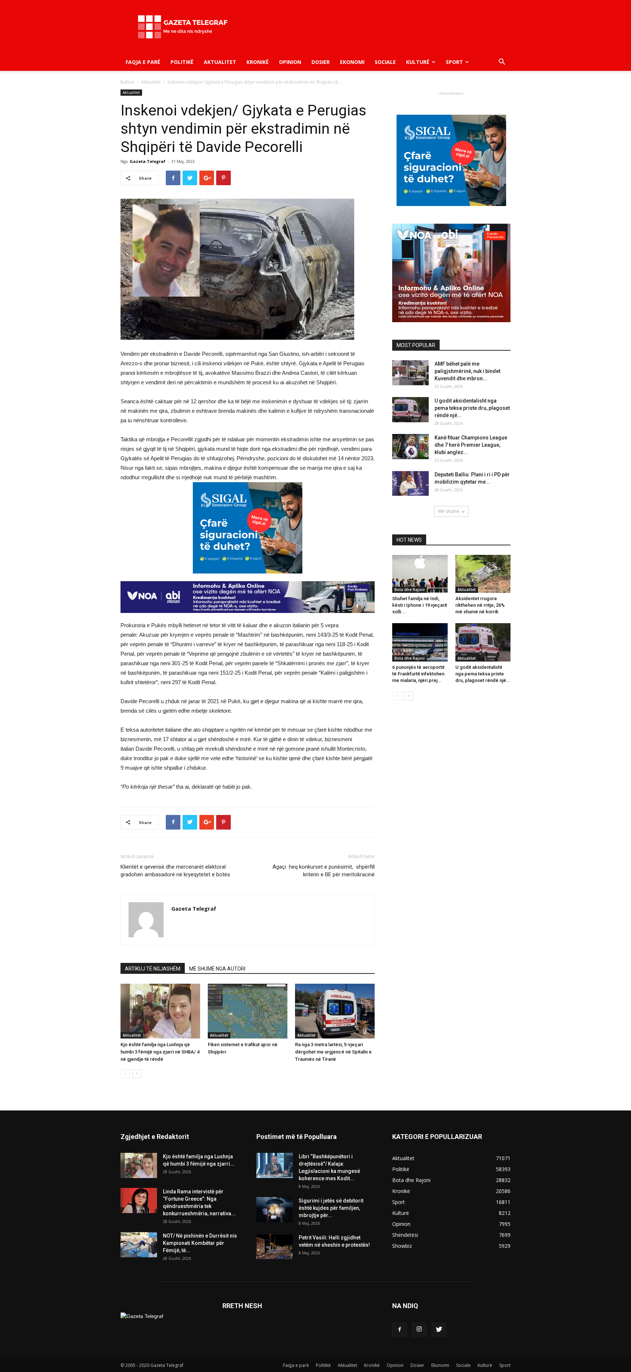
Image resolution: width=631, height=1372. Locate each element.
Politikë (182, 61)
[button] (501, 62)
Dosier (320, 61)
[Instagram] (419, 1329)
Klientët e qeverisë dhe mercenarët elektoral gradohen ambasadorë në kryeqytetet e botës (175, 871)
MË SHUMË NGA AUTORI (217, 969)
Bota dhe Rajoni (409, 589)
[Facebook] (399, 1329)
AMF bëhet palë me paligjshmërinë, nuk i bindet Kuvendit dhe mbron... (467, 371)
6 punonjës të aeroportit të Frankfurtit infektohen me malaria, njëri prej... (418, 673)
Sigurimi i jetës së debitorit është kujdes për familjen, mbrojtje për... (331, 1208)
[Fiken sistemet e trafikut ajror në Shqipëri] (247, 1011)
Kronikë (257, 61)
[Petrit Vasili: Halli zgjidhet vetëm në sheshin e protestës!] (274, 1246)
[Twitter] (439, 1329)
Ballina (127, 82)
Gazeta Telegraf (147, 161)
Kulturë (417, 61)
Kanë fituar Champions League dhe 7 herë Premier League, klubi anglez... (471, 445)
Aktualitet (220, 61)
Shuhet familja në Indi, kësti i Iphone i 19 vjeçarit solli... (419, 605)
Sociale (385, 61)
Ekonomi (352, 61)
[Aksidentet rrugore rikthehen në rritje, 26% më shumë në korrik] (483, 574)
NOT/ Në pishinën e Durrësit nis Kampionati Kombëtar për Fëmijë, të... (200, 1243)
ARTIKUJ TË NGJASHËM (152, 969)
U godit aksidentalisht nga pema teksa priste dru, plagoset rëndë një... (472, 408)
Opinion (290, 61)
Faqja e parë (143, 61)
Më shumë (448, 511)
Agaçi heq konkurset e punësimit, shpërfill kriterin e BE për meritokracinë (323, 871)
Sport (454, 61)
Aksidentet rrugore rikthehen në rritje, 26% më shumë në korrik (480, 605)
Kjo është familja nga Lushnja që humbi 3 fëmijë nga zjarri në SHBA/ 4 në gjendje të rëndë (160, 1052)
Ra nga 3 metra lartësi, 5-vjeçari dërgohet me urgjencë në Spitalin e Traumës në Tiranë (333, 1052)
